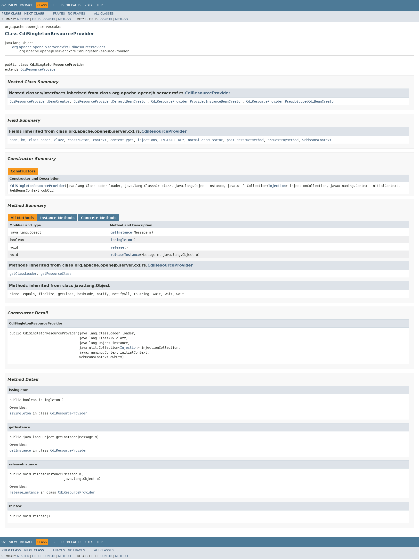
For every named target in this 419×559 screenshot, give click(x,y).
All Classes (104, 13)
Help (99, 5)
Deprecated (71, 5)
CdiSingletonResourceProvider (37, 186)
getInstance (121, 232)
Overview (9, 5)
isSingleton (121, 240)
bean (13, 140)
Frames (59, 13)
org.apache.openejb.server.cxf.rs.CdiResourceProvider (58, 47)
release (117, 247)
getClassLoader (23, 273)
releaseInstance (125, 255)
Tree (54, 5)
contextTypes (122, 140)
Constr (49, 19)
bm (23, 140)
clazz (59, 140)
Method (64, 19)
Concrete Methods (98, 218)
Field (36, 19)
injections (147, 140)
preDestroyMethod (282, 140)
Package (26, 5)
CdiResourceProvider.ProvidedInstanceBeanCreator (196, 101)
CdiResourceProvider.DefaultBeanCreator (110, 101)
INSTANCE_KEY (172, 140)
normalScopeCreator (205, 140)
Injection (277, 186)
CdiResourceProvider (38, 69)
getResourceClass (56, 273)
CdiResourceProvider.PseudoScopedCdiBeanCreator (290, 101)
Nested (23, 19)
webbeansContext (316, 140)
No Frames (76, 13)
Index (88, 5)
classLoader (39, 140)
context (99, 140)
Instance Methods (57, 218)
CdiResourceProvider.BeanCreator (39, 101)
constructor (78, 140)
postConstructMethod (245, 140)
